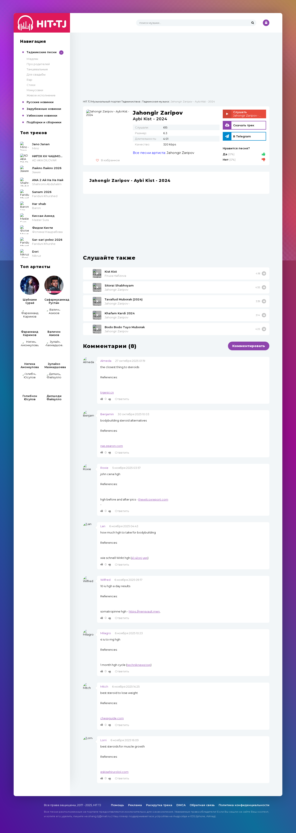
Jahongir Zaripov (180, 153)
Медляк (32, 59)
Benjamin (107, 414)
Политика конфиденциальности (244, 805)
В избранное (110, 160)
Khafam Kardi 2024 (120, 313)
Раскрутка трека (159, 805)
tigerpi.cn (107, 392)
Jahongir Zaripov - (117, 303)
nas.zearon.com (111, 446)
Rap (29, 79)
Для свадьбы (36, 74)
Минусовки (35, 90)
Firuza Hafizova (115, 275)
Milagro (105, 633)
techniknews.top (139, 665)
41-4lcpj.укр (140, 558)
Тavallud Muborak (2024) (124, 299)
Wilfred (105, 579)
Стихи (31, 85)
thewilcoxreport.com (153, 499)
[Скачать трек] (264, 273)
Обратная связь (202, 805)
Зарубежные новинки (44, 108)
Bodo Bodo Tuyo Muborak (125, 327)
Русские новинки (40, 102)
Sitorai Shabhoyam (119, 285)
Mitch (104, 686)
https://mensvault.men (144, 611)
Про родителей (38, 64)
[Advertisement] (176, 63)
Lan (102, 526)
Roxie (104, 467)
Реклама (135, 805)
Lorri (103, 740)
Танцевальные (37, 69)
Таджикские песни (42, 52)
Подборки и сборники (44, 122)
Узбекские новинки (42, 115)
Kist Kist (111, 271)
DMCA (181, 805)
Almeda (105, 360)
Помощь (118, 805)
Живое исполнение (41, 95)
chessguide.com (112, 718)
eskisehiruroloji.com (114, 772)
